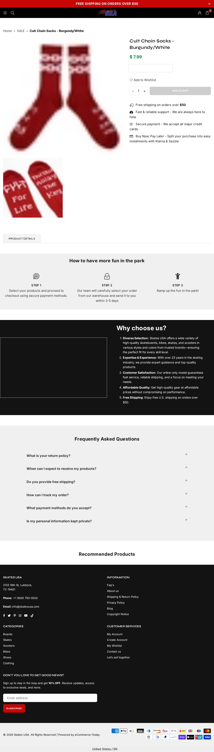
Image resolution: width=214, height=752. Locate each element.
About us (113, 591)
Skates (7, 639)
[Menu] (5, 13)
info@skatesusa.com (25, 606)
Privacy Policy (116, 602)
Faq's (110, 585)
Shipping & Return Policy (123, 596)
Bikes (6, 651)
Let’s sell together (118, 657)
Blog (110, 608)
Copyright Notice (118, 614)
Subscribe (14, 708)
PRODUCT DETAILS (22, 238)
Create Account (117, 639)
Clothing (8, 663)
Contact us (114, 651)
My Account (114, 634)
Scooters (9, 645)
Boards (7, 634)
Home (7, 31)
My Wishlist (114, 645)
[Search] (12, 13)
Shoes (7, 657)
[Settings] (199, 13)
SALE (21, 31)
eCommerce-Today (87, 734)
